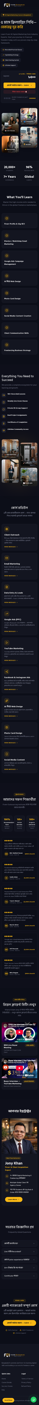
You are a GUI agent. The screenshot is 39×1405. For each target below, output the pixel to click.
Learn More (12, 1199)
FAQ (3, 1390)
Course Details (7, 1382)
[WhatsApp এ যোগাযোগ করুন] (34, 1400)
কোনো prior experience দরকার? (16, 1259)
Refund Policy (26, 1386)
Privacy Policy (26, 1382)
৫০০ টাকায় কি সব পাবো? (13, 1267)
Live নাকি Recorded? (12, 1251)
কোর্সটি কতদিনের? (11, 1243)
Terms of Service (27, 1378)
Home (4, 1378)
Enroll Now (8, 1400)
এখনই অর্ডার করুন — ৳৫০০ (18, 85)
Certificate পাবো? (11, 1275)
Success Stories (7, 1386)
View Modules (10, 547)
